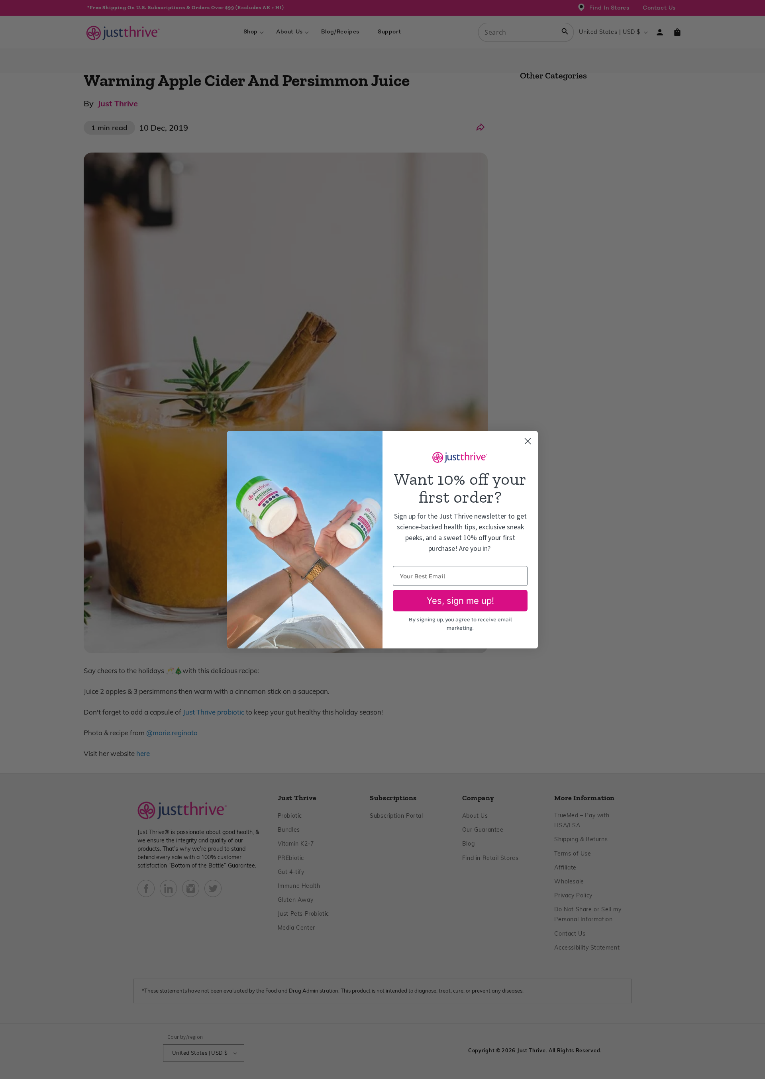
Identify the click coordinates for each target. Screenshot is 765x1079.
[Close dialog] (528, 441)
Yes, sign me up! (460, 600)
